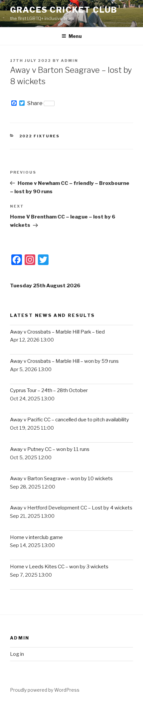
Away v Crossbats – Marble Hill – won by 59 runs (64, 361)
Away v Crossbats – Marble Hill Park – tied (57, 332)
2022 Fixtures (39, 136)
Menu (75, 36)
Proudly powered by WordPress (44, 690)
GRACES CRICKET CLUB (63, 10)
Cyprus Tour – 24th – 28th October (49, 390)
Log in (17, 654)
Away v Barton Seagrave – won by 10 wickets (61, 479)
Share (35, 103)
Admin (69, 60)
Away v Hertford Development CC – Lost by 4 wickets (71, 508)
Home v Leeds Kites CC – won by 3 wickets (59, 567)
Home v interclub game (36, 537)
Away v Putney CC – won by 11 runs (49, 449)
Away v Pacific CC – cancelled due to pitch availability (69, 420)
